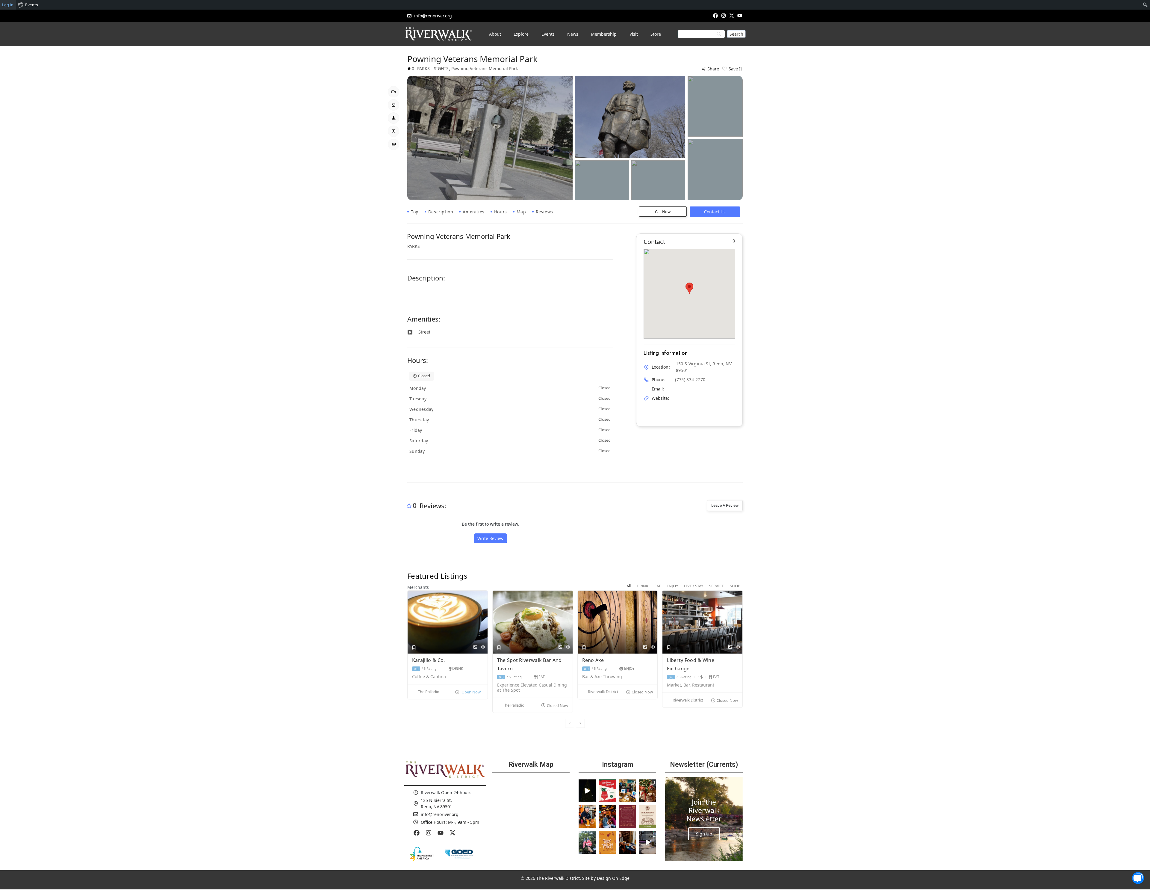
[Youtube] (740, 15)
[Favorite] (414, 647)
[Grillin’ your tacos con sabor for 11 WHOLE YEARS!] (587, 816)
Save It (735, 69)
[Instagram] (723, 15)
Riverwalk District (603, 692)
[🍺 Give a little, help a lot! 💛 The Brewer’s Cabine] (647, 816)
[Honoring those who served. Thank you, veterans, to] (587, 842)
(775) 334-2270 (690, 379)
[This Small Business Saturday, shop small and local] (627, 790)
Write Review (490, 538)
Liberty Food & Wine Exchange (690, 664)
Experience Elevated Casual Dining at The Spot (532, 688)
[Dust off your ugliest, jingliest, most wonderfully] (607, 790)
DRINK (457, 668)
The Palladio (428, 692)
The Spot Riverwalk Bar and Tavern (529, 664)
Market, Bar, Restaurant (690, 685)
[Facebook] (715, 15)
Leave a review (725, 505)
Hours (500, 212)
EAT (541, 676)
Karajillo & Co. (429, 660)
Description (440, 212)
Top (415, 212)
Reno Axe (593, 660)
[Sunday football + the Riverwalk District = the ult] (607, 816)
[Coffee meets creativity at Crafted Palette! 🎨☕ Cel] (627, 842)
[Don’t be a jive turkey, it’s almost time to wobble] (627, 816)
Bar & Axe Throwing (602, 676)
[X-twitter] (732, 15)
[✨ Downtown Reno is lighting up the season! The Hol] (647, 790)
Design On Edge (613, 878)
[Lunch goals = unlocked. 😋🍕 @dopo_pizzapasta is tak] (647, 842)
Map (521, 212)
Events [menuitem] (31, 4)
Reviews (544, 212)
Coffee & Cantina (429, 676)
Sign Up (704, 834)
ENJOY (629, 668)
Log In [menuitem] (7, 4)
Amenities (473, 212)
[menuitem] (1145, 5)
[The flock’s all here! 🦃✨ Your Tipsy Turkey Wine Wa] (607, 842)
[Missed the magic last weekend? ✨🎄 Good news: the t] (587, 790)
